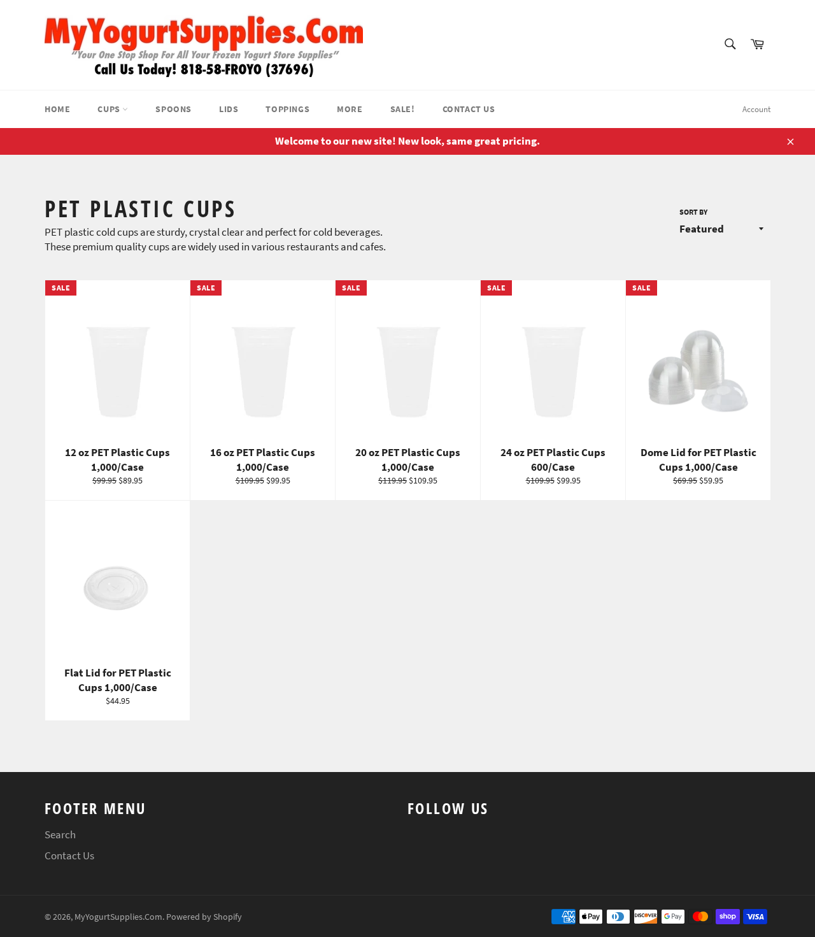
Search (60, 834)
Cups (109, 109)
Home (57, 109)
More (349, 109)
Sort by (693, 212)
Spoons (173, 109)
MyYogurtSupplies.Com (118, 917)
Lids (228, 109)
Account (756, 109)
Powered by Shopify (204, 917)
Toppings (287, 109)
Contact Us (469, 109)
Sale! (402, 109)
